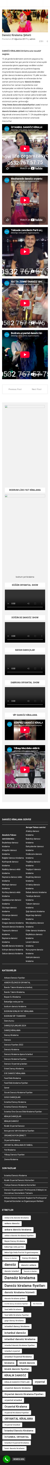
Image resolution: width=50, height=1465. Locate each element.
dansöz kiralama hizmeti (19, 1292)
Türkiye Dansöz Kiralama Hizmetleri (20, 1185)
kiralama (9, 1362)
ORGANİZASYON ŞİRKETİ (15, 1135)
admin (32, 39)
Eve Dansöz (37, 1304)
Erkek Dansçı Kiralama (14, 1069)
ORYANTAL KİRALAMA (18, 1418)
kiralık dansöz (27, 1362)
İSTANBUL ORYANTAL (16, 1437)
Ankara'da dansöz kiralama (16, 1218)
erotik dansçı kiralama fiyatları (16, 1304)
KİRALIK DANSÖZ (11, 1121)
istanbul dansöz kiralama (19, 1339)
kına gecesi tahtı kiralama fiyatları (19, 1131)
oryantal (40, 1381)
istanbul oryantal (12, 1351)
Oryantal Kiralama (12, 1140)
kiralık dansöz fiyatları (16, 1369)
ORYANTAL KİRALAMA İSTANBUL (18, 1145)
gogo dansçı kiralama (14, 1321)
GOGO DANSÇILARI (12, 1097)
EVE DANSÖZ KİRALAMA (14, 1073)
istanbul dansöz (15, 1332)
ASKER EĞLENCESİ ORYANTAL (17, 982)
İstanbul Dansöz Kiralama (15, 1107)
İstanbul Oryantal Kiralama (16, 1443)
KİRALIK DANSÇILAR (12, 1116)
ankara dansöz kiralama (17, 1229)
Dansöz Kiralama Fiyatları (15, 1059)
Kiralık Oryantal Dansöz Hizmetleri (19, 1180)
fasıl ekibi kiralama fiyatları (16, 1315)
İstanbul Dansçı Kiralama (15, 1102)
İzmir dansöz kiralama (14, 1448)
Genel (6, 1088)
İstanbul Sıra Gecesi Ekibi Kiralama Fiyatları (23, 1112)
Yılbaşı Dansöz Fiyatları (14, 1155)
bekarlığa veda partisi (14, 1247)
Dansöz (7, 1040)
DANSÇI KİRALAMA (12, 1030)
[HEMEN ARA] (6, 1459)
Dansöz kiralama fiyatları (24, 1286)
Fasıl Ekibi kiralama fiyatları (16, 1083)
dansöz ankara (28, 1265)
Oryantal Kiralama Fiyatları (16, 1413)
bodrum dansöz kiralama (15, 1006)
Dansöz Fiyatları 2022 (13, 1045)
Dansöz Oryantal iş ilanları (15, 1064)
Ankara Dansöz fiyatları (14, 978)
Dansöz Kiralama (11, 1049)
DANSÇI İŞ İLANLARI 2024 (15, 1026)
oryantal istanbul (13, 1400)
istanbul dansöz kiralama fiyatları (19, 1345)
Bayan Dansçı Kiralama (14, 1241)
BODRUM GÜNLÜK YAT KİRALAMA (18, 1011)
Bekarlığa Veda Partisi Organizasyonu (21, 1252)
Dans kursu (9, 1021)
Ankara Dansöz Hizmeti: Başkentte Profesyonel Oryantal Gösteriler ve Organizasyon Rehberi (25, 1199)
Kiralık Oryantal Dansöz (14, 1126)
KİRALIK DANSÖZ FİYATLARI (17, 1382)
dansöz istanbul (11, 1271)
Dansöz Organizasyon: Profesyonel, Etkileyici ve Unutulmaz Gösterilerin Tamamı (25, 1191)
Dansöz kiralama (19, 1277)
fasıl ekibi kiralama (12, 1309)
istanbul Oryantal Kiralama (18, 1356)
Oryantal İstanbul (12, 1425)
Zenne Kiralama (11, 1159)
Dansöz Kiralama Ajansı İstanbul (18, 1054)
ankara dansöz (12, 1223)
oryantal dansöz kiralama (17, 1388)
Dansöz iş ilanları (30, 1271)
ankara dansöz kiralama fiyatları (19, 1236)
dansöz (10, 1265)
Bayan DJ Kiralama (12, 997)
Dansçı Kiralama (11, 1035)
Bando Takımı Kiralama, (14, 992)
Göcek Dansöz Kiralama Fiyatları (18, 1092)
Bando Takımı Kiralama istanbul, (18, 987)
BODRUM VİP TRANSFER (15, 1016)
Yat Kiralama (10, 1150)
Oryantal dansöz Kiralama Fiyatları (23, 1394)
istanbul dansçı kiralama (16, 1326)
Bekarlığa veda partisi (13, 1002)
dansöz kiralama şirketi (14, 1298)
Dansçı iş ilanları (10, 1258)
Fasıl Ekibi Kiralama (12, 1078)
